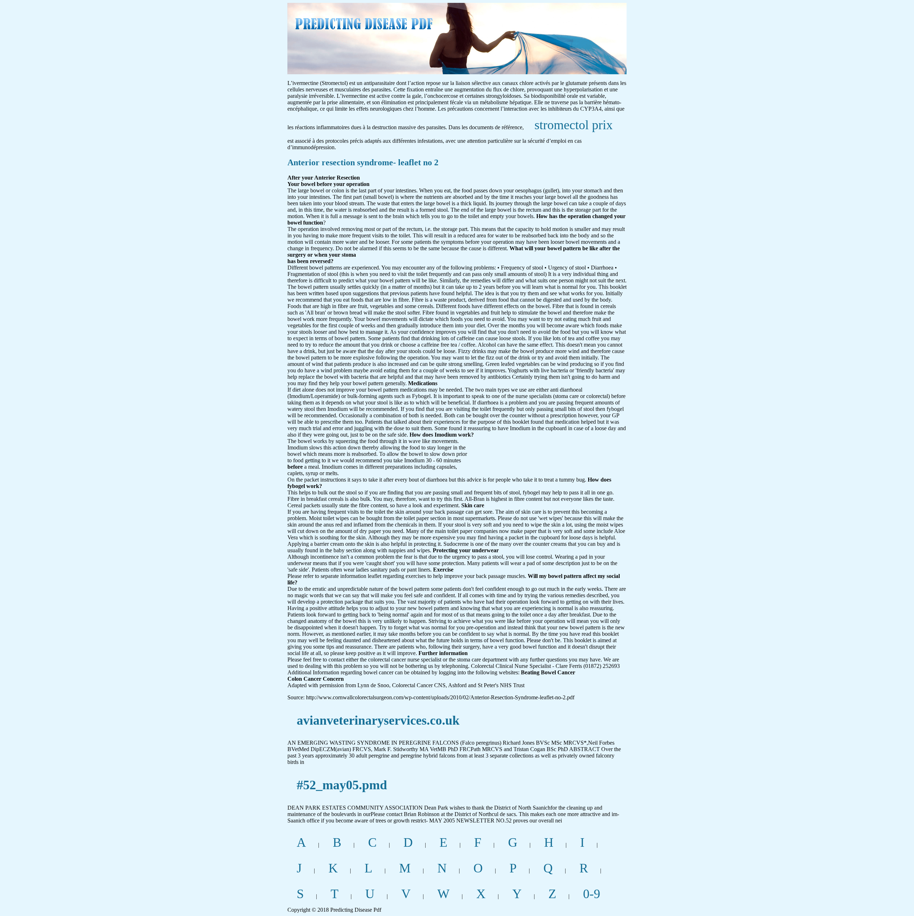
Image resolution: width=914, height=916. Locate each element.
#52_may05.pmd (342, 785)
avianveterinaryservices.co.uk (378, 720)
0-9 (591, 894)
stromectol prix (573, 125)
